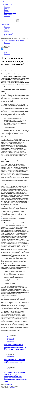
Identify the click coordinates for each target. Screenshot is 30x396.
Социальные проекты (10, 13)
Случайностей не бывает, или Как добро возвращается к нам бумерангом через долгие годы (15, 376)
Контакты (7, 16)
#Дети (6, 52)
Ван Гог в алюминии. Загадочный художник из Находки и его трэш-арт (15, 347)
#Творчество (10, 341)
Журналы (6, 11)
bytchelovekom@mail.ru (17, 40)
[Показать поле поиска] (17, 20)
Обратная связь (7, 4)
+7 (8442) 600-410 (6, 40)
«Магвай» (12, 387)
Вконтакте (7, 43)
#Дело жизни (11, 338)
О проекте (7, 7)
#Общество (7, 54)
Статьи (6, 10)
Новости (6, 8)
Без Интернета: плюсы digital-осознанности (14, 361)
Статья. (5, 2)
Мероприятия (8, 14)
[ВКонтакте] (2, 49)
